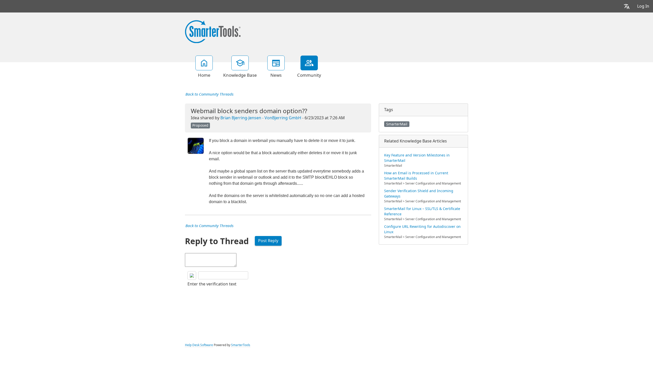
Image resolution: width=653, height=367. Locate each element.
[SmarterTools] (213, 31)
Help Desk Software (199, 345)
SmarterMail (396, 124)
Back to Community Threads (209, 94)
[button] (627, 6)
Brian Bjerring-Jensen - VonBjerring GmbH (260, 117)
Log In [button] (643, 6)
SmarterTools (240, 345)
